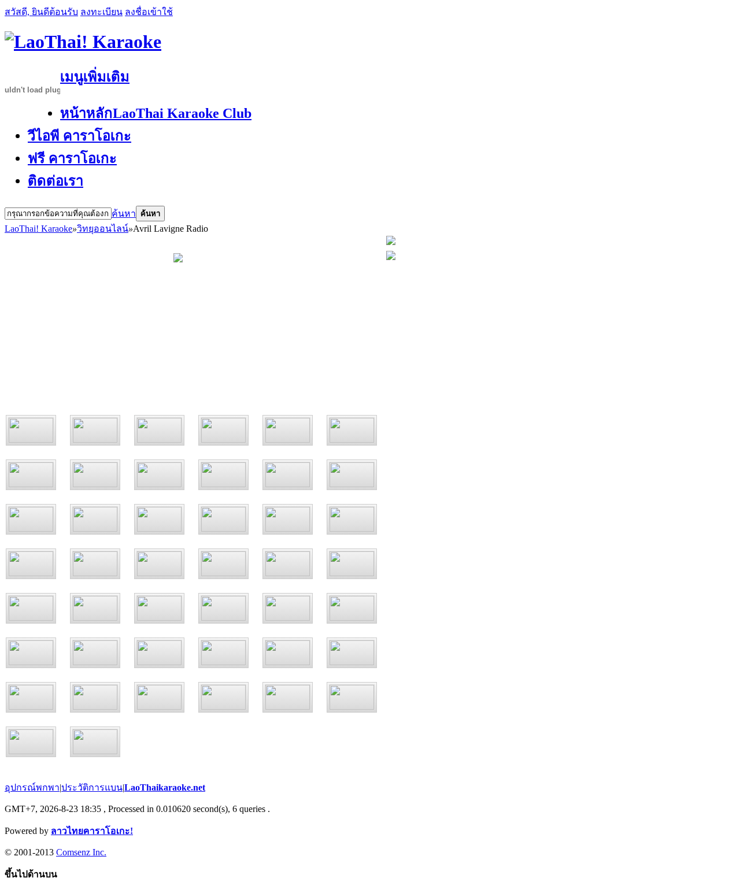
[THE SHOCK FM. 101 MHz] (287, 563)
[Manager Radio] (352, 608)
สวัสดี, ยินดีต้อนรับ (41, 12)
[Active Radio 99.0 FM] (95, 430)
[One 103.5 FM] (95, 519)
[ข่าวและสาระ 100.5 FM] (352, 430)
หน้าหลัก (155, 113)
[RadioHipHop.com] (31, 697)
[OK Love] (95, 474)
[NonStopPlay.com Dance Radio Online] (287, 697)
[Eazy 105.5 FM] (223, 519)
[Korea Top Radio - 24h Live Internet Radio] (31, 741)
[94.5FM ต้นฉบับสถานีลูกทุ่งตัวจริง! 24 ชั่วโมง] (95, 608)
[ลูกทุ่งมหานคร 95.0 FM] (223, 430)
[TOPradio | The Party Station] (223, 697)
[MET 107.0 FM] (159, 430)
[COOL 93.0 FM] (159, 563)
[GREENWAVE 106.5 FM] (95, 563)
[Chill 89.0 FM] (287, 474)
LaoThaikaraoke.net (164, 787)
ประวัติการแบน (92, 787)
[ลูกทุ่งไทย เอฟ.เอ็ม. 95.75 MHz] (159, 608)
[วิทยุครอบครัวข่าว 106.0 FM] (287, 519)
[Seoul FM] (352, 697)
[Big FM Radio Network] (95, 652)
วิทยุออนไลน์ (102, 228)
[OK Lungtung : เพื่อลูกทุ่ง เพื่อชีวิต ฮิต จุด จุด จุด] (159, 474)
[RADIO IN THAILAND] (223, 474)
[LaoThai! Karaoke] (83, 41)
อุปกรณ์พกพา (32, 787)
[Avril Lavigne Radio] (159, 697)
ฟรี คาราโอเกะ (72, 158)
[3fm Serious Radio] (287, 652)
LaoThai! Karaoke (38, 228)
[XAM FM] (95, 741)
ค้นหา (124, 213)
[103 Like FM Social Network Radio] (31, 519)
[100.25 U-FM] (287, 608)
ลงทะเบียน (101, 12)
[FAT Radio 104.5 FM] (159, 519)
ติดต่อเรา (55, 180)
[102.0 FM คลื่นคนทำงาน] (223, 652)
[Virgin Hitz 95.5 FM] (352, 474)
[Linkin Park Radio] (95, 697)
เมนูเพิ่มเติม (95, 76)
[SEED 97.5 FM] (31, 430)
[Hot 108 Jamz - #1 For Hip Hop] (352, 652)
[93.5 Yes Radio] (159, 652)
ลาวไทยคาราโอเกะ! (92, 831)
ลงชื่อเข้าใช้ (149, 12)
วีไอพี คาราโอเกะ (79, 135)
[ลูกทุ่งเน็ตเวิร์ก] (31, 652)
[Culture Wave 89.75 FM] (31, 608)
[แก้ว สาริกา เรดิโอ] (223, 608)
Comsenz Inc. (81, 852)
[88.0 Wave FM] (31, 563)
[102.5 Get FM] (352, 519)
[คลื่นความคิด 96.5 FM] (287, 430)
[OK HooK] (31, 474)
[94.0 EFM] (223, 563)
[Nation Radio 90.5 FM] (352, 563)
